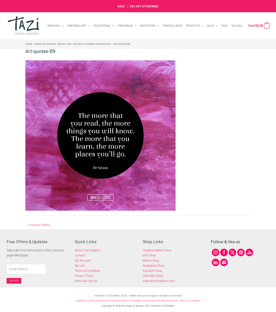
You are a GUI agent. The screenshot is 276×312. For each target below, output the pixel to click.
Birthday (101, 300)
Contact (80, 255)
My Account (82, 260)
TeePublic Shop (153, 276)
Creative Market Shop (157, 250)
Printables (136, 300)
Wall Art (124, 300)
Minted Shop (151, 260)
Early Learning (151, 300)
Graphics (80, 300)
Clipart (91, 300)
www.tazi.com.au (86, 281)
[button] (61, 25)
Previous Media (38, 225)
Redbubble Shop (153, 265)
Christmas (113, 300)
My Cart (80, 265)
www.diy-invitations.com (159, 281)
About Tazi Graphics (88, 250)
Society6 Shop (152, 271)
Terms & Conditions (87, 271)
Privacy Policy (84, 276)
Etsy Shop (149, 255)
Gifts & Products (169, 300)
